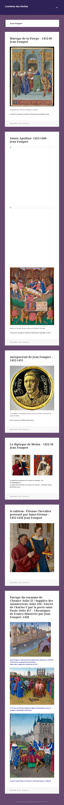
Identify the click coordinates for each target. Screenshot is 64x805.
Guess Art (26, 123)
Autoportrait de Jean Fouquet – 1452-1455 (31, 358)
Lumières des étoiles (16, 6)
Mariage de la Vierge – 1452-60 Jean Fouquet (31, 40)
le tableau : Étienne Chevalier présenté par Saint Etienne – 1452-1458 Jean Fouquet (30, 514)
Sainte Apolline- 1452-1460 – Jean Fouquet (29, 139)
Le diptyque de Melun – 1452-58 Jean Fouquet (31, 445)
